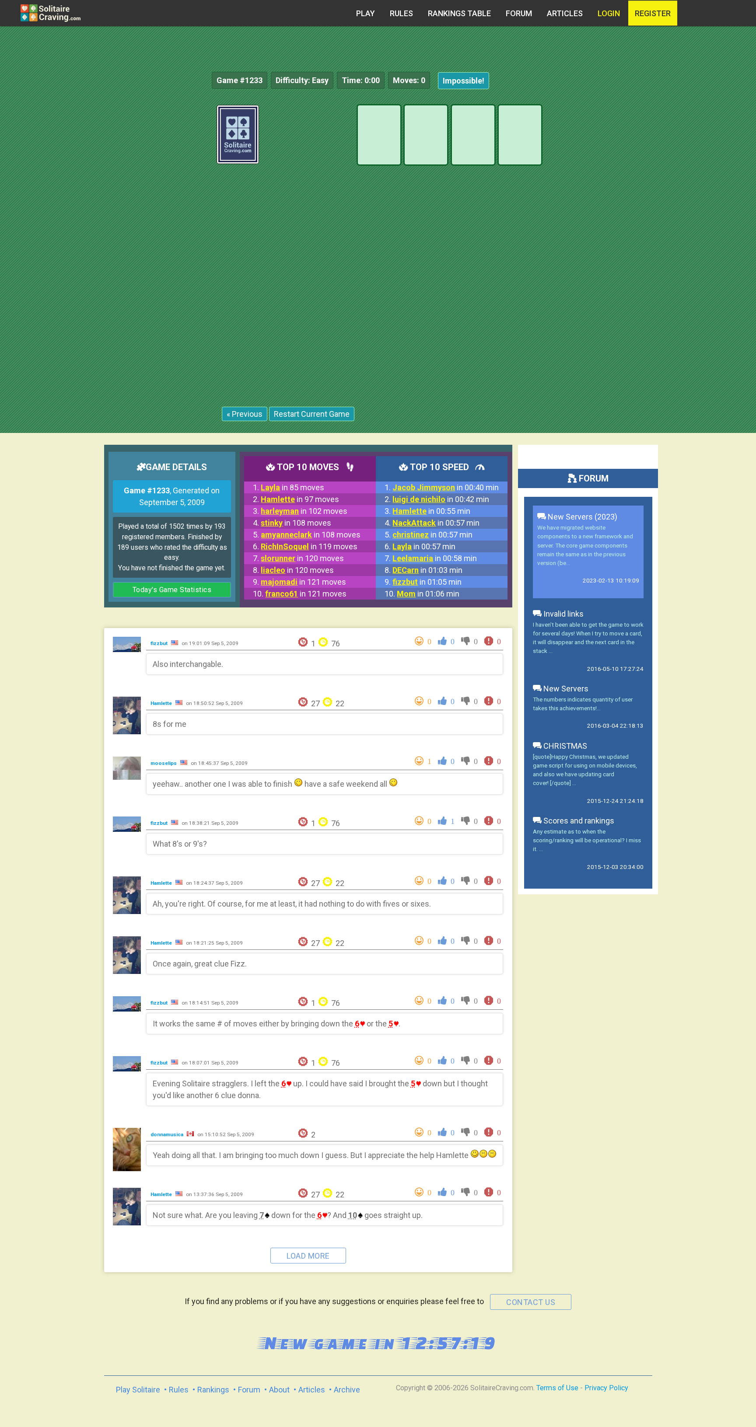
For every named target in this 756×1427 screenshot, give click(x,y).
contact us (530, 1302)
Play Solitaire (138, 1389)
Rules (401, 13)
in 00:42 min (440, 499)
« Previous (244, 414)
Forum (519, 13)
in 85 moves (292, 487)
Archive (347, 1389)
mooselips (164, 763)
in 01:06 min (428, 593)
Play (365, 13)
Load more (308, 1255)
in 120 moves (302, 558)
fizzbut (159, 643)
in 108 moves (296, 522)
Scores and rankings (578, 820)
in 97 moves (300, 499)
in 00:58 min (434, 558)
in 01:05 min (427, 581)
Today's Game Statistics (172, 590)
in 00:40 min (445, 487)
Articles (565, 13)
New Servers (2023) (581, 516)
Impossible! (463, 80)
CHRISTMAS (564, 745)
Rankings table (459, 13)
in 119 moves (309, 546)
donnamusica (167, 1134)
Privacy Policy (606, 1388)
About (279, 1389)
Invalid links (563, 613)
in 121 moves (303, 581)
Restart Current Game (312, 414)
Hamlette (161, 703)
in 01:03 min (427, 570)
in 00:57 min (436, 522)
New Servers (565, 688)
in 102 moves (304, 511)
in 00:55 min (431, 511)
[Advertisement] (690, 236)
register (653, 13)
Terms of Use (557, 1388)
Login (609, 13)
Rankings (213, 1389)
